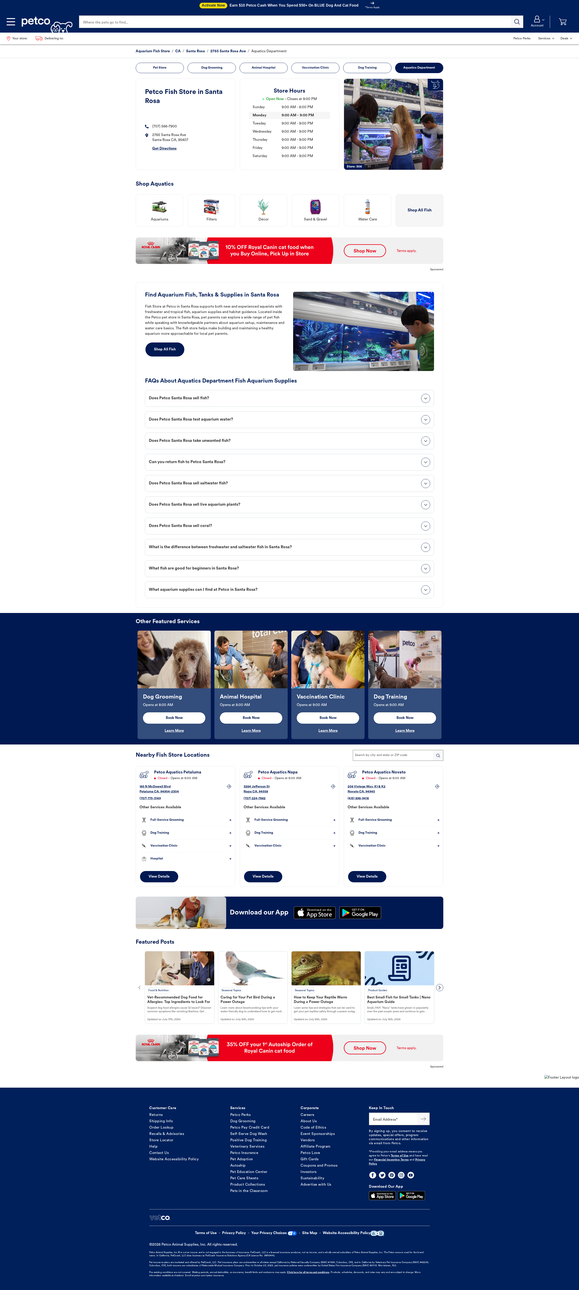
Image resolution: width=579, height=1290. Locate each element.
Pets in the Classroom (249, 1191)
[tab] (289, 398)
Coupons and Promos (319, 1166)
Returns (156, 1115)
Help (153, 1147)
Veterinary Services (247, 1147)
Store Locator (161, 1140)
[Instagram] (401, 1175)
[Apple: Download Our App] (382, 1195)
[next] (439, 987)
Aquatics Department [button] (419, 67)
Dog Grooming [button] (211, 67)
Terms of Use (400, 1155)
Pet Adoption (241, 1159)
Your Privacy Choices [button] (269, 1233)
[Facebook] (373, 1175)
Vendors (308, 1140)
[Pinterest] (392, 1175)
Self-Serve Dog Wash (248, 1134)
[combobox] (398, 755)
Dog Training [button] (367, 67)
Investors (309, 1172)
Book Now (174, 718)
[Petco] (45, 22)
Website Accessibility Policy (174, 1159)
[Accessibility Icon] (377, 1233)
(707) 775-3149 (150, 798)
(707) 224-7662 (255, 798)
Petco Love (310, 1153)
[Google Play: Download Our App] (411, 1195)
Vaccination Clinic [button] (315, 67)
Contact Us (159, 1153)
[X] (382, 1175)
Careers (307, 1115)
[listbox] (289, 685)
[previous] (139, 987)
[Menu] (11, 21)
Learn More (174, 731)
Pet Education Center (249, 1172)
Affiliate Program (316, 1147)
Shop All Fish (165, 349)
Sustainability (312, 1178)
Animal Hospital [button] (263, 67)
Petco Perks (240, 1115)
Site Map (309, 1233)
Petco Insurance (244, 1153)
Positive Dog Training (248, 1140)
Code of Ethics (313, 1128)
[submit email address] (423, 1119)
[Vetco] (159, 1217)
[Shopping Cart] (563, 22)
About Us (309, 1121)
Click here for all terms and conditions (308, 1272)
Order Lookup (161, 1128)
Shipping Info (161, 1121)
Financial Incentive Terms (391, 1159)
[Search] (517, 21)
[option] (174, 685)
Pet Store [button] (159, 67)
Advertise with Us (316, 1185)
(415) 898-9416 (358, 798)
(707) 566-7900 (164, 126)
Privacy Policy (234, 1233)
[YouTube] (411, 1175)
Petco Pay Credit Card (249, 1128)
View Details (159, 876)
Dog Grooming (243, 1121)
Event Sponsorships (318, 1134)
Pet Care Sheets (244, 1178)
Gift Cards (309, 1159)
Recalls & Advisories (166, 1134)
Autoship (238, 1166)
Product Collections (247, 1185)
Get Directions (164, 149)
